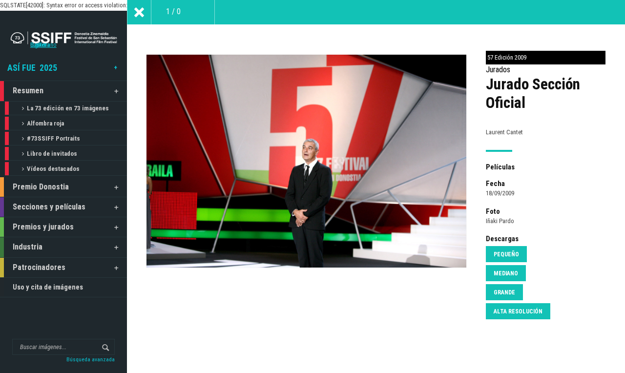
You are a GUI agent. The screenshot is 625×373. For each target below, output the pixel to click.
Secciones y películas (49, 206)
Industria (27, 246)
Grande (504, 292)
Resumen (28, 90)
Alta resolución (518, 311)
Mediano (506, 273)
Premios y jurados (43, 226)
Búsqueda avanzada (90, 359)
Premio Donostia (41, 186)
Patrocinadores (39, 267)
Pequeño (506, 254)
